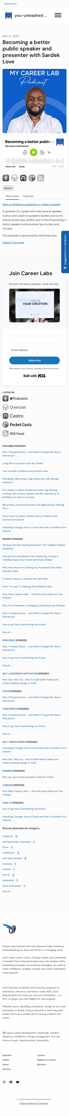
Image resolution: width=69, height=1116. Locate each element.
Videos (6, 1059)
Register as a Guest (46, 1059)
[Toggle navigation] (58, 16)
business (8, 770)
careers (8, 785)
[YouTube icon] (17, 1082)
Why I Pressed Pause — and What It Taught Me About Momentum (32, 454)
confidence (10, 708)
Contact (41, 1055)
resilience (9, 640)
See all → (8, 632)
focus (6, 691)
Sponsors (41, 1064)
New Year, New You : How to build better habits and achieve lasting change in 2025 (30, 681)
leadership (10, 880)
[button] (34, 305)
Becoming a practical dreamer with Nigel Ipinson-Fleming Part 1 (33, 506)
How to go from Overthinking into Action (24, 624)
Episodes (7, 1055)
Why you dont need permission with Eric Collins (28, 777)
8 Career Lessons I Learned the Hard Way (25, 578)
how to (7, 802)
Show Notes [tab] (12, 196)
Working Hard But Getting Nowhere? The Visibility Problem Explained (34, 546)
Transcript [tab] (28, 196)
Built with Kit (34, 376)
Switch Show (10, 4)
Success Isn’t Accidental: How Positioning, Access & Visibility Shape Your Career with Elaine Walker (30, 558)
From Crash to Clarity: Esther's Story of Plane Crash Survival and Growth (30, 518)
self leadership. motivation (20, 673)
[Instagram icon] (4, 1082)
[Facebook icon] (11, 1082)
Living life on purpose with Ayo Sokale (23, 463)
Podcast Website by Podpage (34, 1103)
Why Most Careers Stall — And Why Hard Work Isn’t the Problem (33, 596)
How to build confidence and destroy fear (25, 471)
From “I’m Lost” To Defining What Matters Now (27, 586)
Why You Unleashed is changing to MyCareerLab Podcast (34, 605)
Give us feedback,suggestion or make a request (31, 204)
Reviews (7, 1069)
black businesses (14, 885)
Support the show (13, 242)
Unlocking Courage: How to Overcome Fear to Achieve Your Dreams (34, 529)
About (6, 1064)
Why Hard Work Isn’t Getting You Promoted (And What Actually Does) (32, 569)
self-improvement (14, 741)
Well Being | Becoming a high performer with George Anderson (31, 480)
